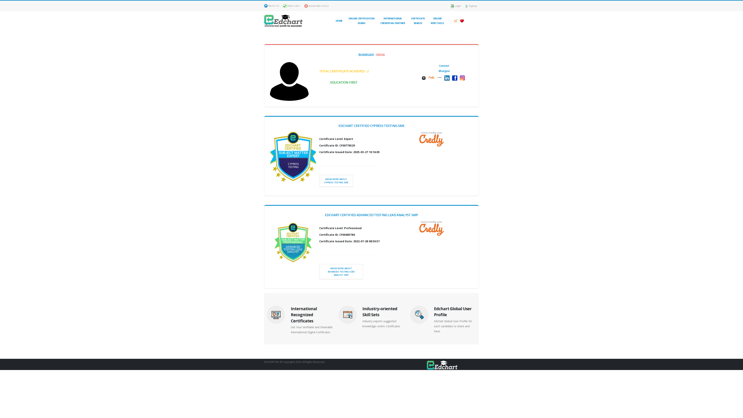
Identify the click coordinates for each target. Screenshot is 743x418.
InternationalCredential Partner (392, 21)
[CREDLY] (432, 77)
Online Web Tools (318, 5)
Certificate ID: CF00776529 (337, 145)
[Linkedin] (448, 78)
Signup (472, 6)
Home (339, 20)
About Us (273, 5)
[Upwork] (440, 77)
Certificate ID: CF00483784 (337, 234)
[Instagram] (463, 78)
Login (457, 6)
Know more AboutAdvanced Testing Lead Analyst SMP (341, 271)
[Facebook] (456, 78)
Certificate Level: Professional (340, 228)
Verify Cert (293, 5)
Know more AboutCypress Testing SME (336, 181)
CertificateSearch (418, 21)
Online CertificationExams (361, 21)
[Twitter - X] (425, 78)
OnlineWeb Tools (437, 21)
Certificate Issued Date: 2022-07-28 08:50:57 (349, 241)
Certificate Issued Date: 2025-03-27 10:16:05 (349, 152)
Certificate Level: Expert (336, 139)
